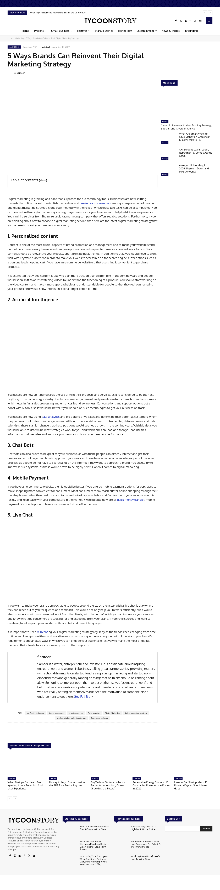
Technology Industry (99, 718)
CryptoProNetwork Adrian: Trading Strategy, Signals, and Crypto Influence (186, 127)
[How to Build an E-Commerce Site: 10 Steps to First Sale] (70, 831)
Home (10, 38)
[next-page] (15, 798)
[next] (210, 13)
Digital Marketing (112, 713)
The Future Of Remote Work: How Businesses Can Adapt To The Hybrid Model (146, 844)
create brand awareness (95, 203)
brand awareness (56, 713)
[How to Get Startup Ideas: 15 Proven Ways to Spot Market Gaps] (193, 764)
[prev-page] (10, 798)
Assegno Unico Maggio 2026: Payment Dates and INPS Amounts (194, 168)
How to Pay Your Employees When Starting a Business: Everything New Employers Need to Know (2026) (94, 860)
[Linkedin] (185, 20)
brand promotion (76, 713)
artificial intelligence (35, 713)
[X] (195, 20)
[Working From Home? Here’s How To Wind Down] (121, 861)
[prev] (205, 13)
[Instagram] (180, 20)
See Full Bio (82, 696)
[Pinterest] (190, 20)
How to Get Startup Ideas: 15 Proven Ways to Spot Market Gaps (190, 785)
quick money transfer (130, 499)
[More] (214, 72)
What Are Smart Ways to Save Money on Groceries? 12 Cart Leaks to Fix (194, 137)
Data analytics (94, 713)
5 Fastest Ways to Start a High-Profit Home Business (144, 828)
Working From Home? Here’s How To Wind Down (145, 857)
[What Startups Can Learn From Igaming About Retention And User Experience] (27, 764)
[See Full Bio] (92, 696)
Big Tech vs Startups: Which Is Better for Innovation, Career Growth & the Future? (108, 785)
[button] (209, 20)
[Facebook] (176, 20)
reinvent (42, 632)
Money (164, 121)
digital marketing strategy (136, 713)
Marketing (19, 38)
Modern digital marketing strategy (71, 718)
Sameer (21, 72)
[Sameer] (11, 72)
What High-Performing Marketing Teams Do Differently (57, 12)
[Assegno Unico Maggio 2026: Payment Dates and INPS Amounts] (168, 171)
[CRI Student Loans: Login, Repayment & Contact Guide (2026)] (168, 155)
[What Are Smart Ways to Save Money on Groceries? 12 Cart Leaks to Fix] (168, 139)
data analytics (51, 416)
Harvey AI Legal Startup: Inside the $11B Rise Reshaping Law (67, 784)
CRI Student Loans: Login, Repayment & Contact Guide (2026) (195, 152)
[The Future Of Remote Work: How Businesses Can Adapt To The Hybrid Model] (121, 846)
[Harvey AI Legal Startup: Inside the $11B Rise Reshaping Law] (68, 764)
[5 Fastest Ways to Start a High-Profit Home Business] (121, 831)
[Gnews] (200, 20)
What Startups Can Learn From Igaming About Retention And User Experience (25, 785)
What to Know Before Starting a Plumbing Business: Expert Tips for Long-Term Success (95, 845)
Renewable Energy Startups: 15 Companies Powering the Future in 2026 (151, 785)
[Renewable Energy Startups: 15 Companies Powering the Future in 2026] (152, 764)
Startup (12, 778)
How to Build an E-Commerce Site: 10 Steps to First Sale (94, 828)
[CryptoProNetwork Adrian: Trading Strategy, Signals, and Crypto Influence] (186, 104)
